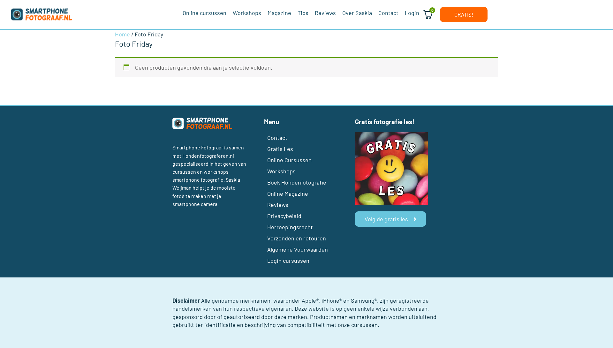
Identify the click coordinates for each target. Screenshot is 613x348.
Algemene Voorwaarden (297, 249)
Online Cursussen (289, 159)
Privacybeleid (284, 215)
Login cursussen (288, 260)
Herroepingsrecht (290, 227)
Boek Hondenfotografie (296, 182)
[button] (464, 14)
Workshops (281, 171)
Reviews (277, 204)
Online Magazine (287, 193)
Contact (277, 137)
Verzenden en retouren (296, 238)
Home (122, 34)
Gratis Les (280, 148)
